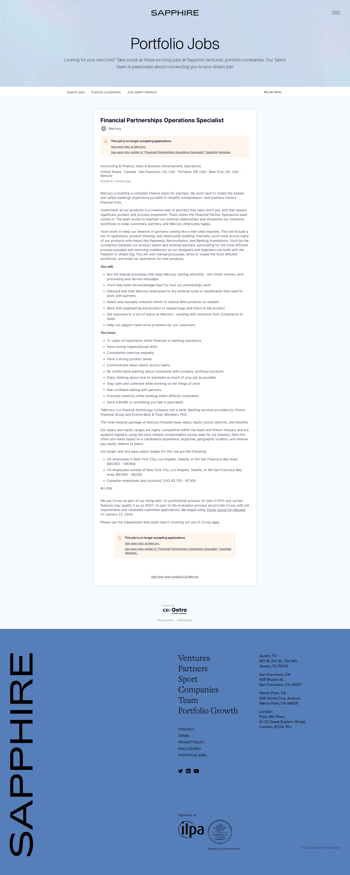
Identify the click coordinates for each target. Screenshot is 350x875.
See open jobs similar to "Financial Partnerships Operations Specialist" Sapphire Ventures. (171, 152)
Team (188, 701)
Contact (186, 729)
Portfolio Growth (208, 711)
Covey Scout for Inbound (226, 510)
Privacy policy (166, 620)
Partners (193, 669)
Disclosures (189, 749)
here (215, 522)
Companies (198, 690)
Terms (183, 736)
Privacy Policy (191, 742)
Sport (187, 680)
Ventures (194, 658)
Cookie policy (185, 620)
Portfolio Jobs (192, 755)
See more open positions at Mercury (175, 576)
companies (106, 92)
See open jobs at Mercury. (128, 146)
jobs (76, 92)
